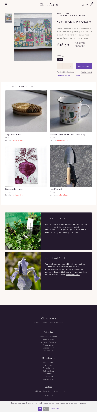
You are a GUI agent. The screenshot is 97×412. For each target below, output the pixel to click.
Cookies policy (49, 348)
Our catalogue (48, 368)
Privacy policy (48, 345)
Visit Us (48, 374)
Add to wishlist (86, 72)
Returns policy (48, 339)
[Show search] (83, 4)
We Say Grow (48, 379)
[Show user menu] (87, 4)
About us (48, 365)
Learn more (55, 409)
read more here (73, 275)
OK (40, 409)
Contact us (48, 351)
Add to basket (83, 66)
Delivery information (48, 342)
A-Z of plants (48, 362)
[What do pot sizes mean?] (63, 56)
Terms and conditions (48, 337)
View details (26, 111)
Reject (46, 409)
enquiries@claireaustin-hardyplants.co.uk (48, 391)
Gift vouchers (48, 371)
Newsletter (48, 377)
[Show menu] (6, 4)
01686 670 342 (48, 395)
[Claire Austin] (49, 4)
